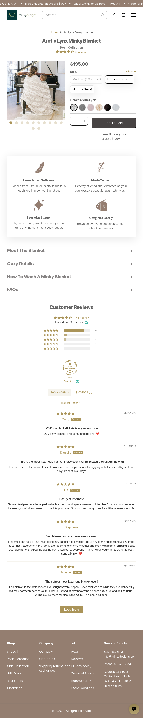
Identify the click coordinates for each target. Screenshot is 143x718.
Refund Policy (81, 681)
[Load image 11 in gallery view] (33, 128)
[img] (65, 413)
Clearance (14, 688)
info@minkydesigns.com (120, 656)
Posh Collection (71, 47)
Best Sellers (15, 681)
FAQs (75, 651)
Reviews (77, 659)
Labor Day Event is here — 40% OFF (90, 4)
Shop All (12, 651)
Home (54, 32)
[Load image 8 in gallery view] (50, 122)
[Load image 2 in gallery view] (16, 122)
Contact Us (47, 659)
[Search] (103, 15)
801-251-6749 (123, 664)
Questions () (83, 392)
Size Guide (129, 71)
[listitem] (74, 107)
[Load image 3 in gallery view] (22, 122)
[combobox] (74, 15)
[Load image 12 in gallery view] (38, 128)
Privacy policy (81, 666)
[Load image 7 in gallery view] (44, 122)
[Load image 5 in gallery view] (33, 122)
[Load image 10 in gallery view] (61, 122)
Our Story (46, 651)
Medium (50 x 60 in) (88, 80)
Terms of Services (84, 673)
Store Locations (83, 688)
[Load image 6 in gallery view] (38, 122)
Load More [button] (71, 609)
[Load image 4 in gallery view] (27, 122)
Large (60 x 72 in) (119, 79)
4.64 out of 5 (81, 317)
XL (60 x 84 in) (82, 89)
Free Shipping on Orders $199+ (39, 4)
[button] (65, 51)
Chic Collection (18, 666)
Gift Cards (14, 673)
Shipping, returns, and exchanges (55, 668)
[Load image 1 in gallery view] (10, 122)
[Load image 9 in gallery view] (55, 122)
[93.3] (70, 367)
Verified (69, 381)
